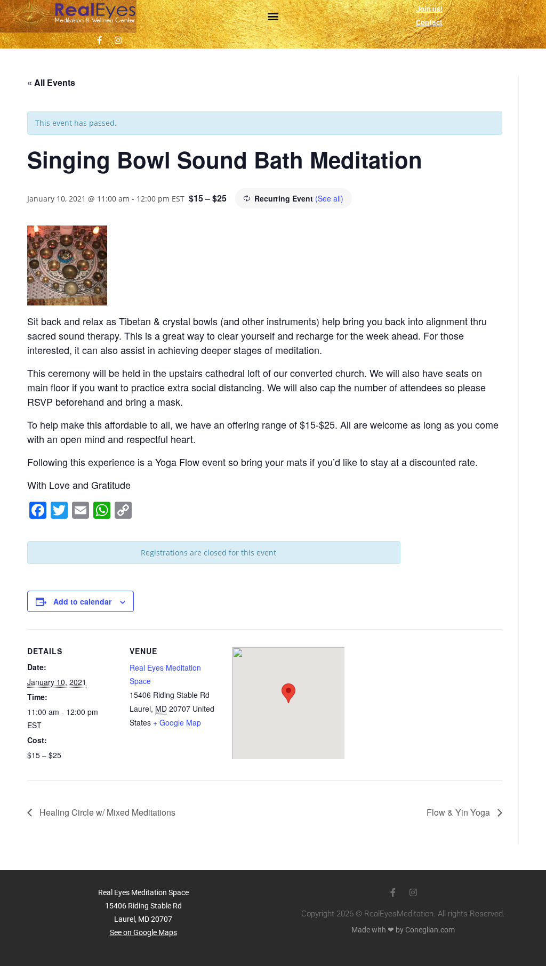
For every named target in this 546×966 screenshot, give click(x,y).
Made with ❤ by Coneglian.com (403, 929)
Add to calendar (82, 601)
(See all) (329, 198)
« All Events (51, 82)
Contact (429, 22)
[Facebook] (99, 41)
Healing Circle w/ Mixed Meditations (106, 812)
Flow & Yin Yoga (459, 812)
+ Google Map (177, 722)
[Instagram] (118, 41)
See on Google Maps (143, 932)
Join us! (429, 9)
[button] (273, 16)
